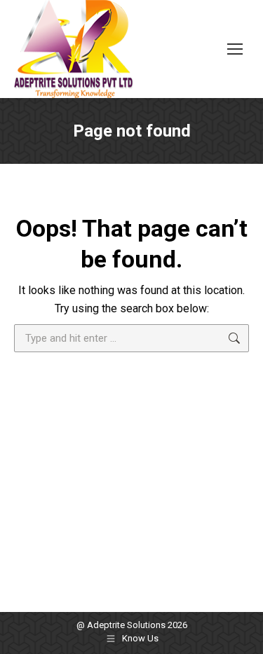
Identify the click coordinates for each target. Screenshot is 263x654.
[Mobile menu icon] (235, 49)
